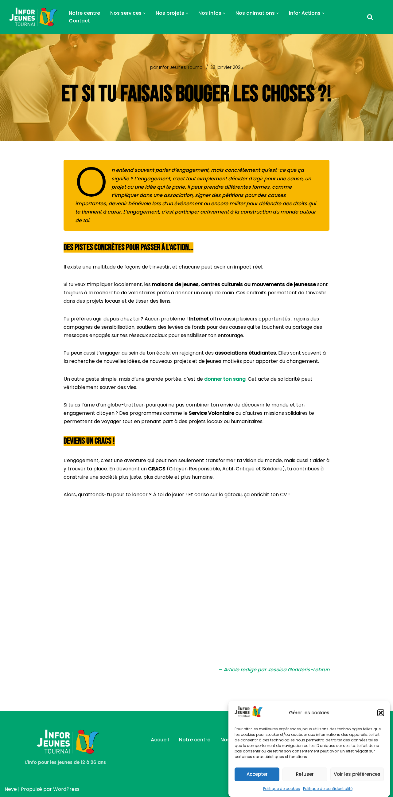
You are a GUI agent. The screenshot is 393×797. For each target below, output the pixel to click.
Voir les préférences (357, 774)
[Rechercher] (370, 17)
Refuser (305, 774)
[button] (381, 713)
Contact (79, 20)
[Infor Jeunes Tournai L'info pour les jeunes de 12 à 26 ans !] (31, 17)
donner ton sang (225, 379)
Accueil (160, 739)
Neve (11, 789)
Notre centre (84, 13)
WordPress (66, 789)
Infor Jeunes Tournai (181, 67)
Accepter (257, 774)
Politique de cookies (281, 788)
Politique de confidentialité (327, 788)
